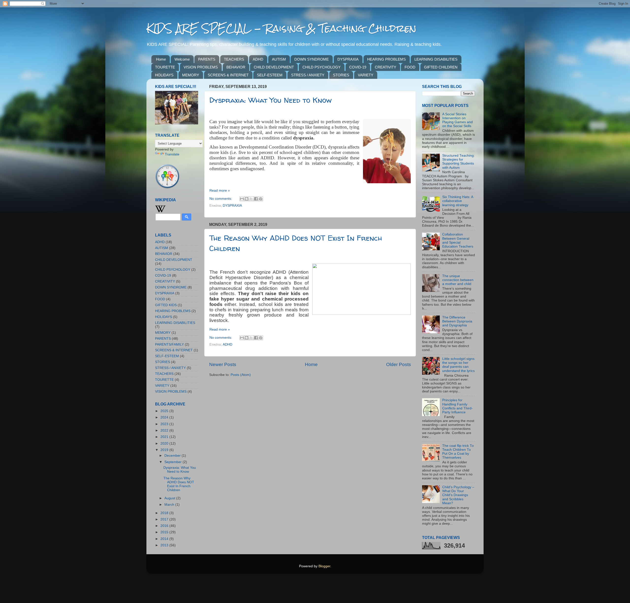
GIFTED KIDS (166, 305)
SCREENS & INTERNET (228, 75)
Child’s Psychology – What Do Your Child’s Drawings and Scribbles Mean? (458, 495)
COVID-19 (357, 67)
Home (161, 59)
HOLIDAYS (164, 75)
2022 (164, 430)
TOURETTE (165, 67)
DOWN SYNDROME (311, 59)
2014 (164, 539)
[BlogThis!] (246, 198)
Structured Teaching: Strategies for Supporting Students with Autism (458, 161)
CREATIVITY (385, 67)
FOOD (410, 67)
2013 (164, 545)
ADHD (258, 59)
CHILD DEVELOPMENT (274, 67)
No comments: (221, 199)
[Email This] (241, 198)
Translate (172, 154)
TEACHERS (234, 59)
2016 (164, 526)
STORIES (341, 75)
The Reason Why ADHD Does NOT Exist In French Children (178, 484)
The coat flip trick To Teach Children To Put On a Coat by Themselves (458, 452)
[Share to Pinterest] (260, 198)
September (173, 462)
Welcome (182, 59)
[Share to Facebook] (255, 198)
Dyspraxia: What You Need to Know (270, 100)
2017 (164, 519)
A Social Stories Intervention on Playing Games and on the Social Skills (457, 120)
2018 (164, 513)
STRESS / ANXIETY (307, 75)
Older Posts (398, 364)
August (170, 498)
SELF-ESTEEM (270, 75)
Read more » (219, 190)
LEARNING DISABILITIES (435, 59)
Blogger (324, 566)
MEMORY (190, 75)
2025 (164, 411)
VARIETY (365, 75)
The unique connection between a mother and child (457, 280)
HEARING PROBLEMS (386, 59)
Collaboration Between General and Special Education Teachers (457, 240)
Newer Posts (222, 364)
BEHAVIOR (235, 67)
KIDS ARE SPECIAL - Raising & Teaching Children (281, 28)
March (169, 504)
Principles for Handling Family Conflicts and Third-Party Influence (457, 406)
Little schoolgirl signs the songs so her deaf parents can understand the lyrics (458, 365)
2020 (164, 443)
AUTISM (279, 59)
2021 (164, 437)
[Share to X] (251, 198)
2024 (164, 417)
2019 (164, 450)
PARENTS (206, 59)
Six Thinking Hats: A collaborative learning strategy (457, 201)
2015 (164, 532)
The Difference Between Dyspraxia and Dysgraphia (457, 321)
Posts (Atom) (241, 375)
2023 (164, 424)
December (173, 455)
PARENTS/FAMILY (169, 344)
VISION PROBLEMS (201, 67)
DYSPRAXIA (348, 59)
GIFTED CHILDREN (440, 67)
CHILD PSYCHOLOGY (321, 67)
